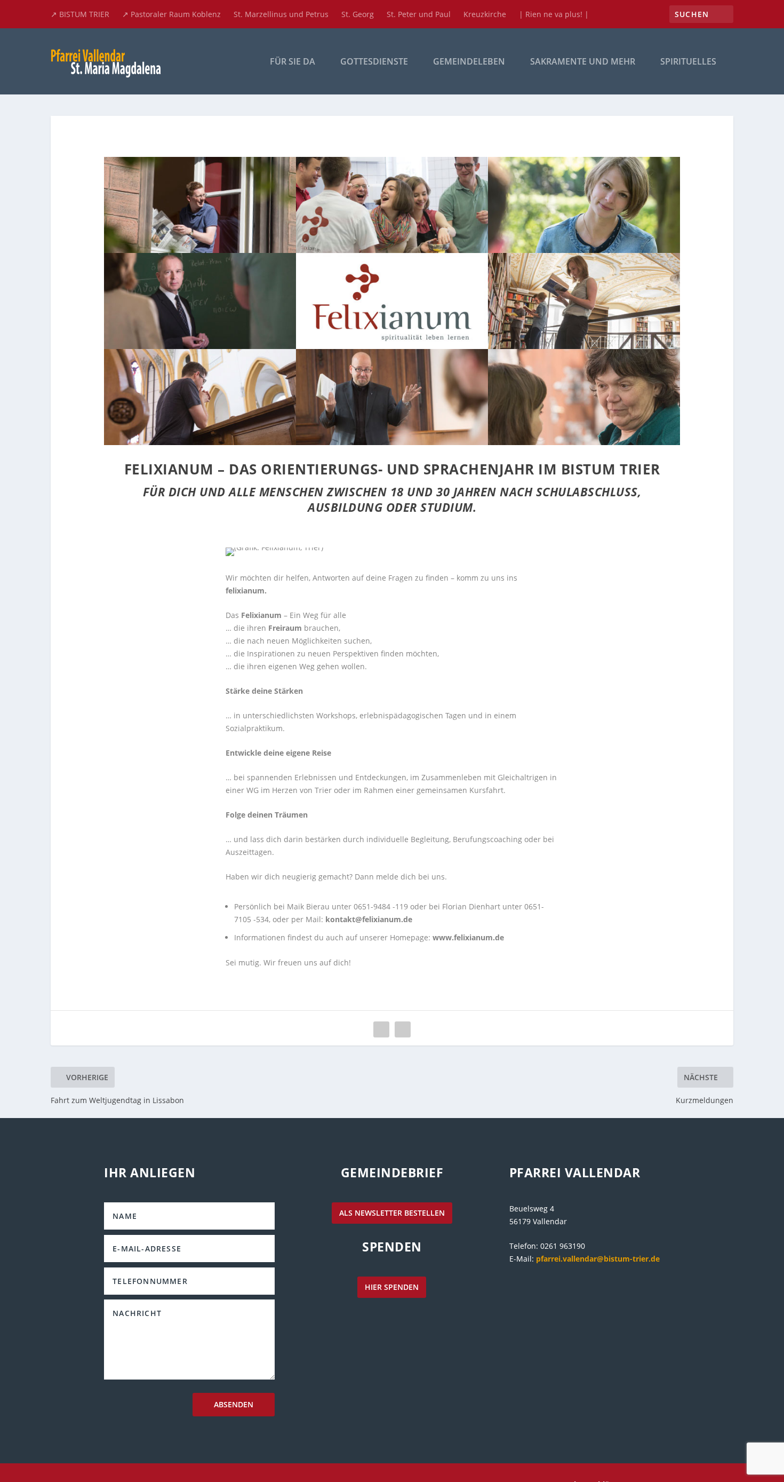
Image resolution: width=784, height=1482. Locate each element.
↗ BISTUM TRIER (80, 14)
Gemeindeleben (469, 62)
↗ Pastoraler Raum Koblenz (171, 14)
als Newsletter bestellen (392, 1213)
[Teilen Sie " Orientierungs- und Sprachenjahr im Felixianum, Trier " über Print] (402, 1029)
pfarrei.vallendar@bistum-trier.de (598, 1259)
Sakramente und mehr (582, 62)
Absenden (233, 1404)
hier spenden (392, 1287)
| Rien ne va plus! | (554, 14)
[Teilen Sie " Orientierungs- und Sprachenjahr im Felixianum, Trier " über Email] (381, 1029)
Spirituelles (688, 62)
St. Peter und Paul (419, 14)
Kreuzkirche (484, 14)
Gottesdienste (374, 62)
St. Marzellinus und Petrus (281, 14)
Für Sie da (292, 62)
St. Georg (357, 14)
